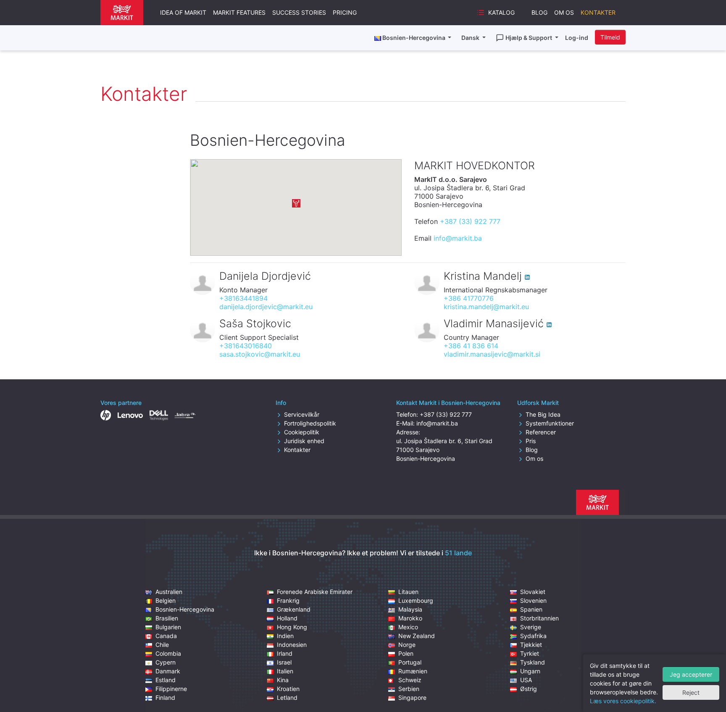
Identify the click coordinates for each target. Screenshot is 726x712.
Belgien (165, 600)
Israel (284, 662)
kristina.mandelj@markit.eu (486, 306)
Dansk (471, 37)
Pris (531, 440)
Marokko (410, 618)
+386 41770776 (469, 298)
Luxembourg (415, 600)
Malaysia (410, 609)
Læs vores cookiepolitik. (623, 700)
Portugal (409, 662)
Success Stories (299, 12)
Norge (407, 644)
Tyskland (532, 662)
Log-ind (576, 37)
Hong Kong (292, 627)
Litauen (408, 591)
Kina (283, 679)
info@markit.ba (458, 238)
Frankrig (288, 600)
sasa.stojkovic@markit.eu (259, 354)
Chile (162, 644)
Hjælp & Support (529, 37)
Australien (168, 591)
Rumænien (412, 671)
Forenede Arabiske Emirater (314, 591)
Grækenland (293, 609)
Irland (284, 653)
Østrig (528, 688)
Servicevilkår (301, 414)
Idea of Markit (183, 12)
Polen (405, 653)
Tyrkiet (529, 653)
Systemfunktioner (550, 423)
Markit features (239, 12)
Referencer (541, 432)
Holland (287, 618)
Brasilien (166, 618)
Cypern (165, 662)
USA (526, 679)
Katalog (501, 12)
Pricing (345, 12)
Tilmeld (610, 37)
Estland (165, 679)
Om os (564, 12)
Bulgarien (168, 627)
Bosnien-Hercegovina (184, 609)
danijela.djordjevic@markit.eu (266, 306)
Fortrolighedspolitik (310, 423)
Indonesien (292, 644)
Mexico (408, 627)
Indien (285, 635)
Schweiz (409, 679)
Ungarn (530, 671)
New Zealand (416, 635)
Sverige (530, 627)
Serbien (408, 688)
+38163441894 (243, 298)
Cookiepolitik (301, 432)
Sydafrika (533, 635)
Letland (287, 697)
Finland (165, 697)
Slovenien (533, 600)
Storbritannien (539, 618)
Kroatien (288, 688)
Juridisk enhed (304, 440)
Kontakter (598, 12)
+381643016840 (245, 346)
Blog (539, 12)
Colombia (168, 653)
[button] (296, 203)
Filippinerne (171, 688)
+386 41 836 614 (471, 346)
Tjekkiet (531, 644)
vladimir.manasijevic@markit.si (492, 354)
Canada (166, 635)
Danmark (167, 671)
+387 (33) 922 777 (470, 221)
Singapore (412, 697)
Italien (285, 671)
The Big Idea (543, 414)
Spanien (531, 609)
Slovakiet (532, 591)
